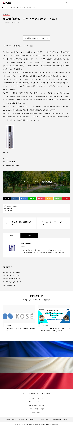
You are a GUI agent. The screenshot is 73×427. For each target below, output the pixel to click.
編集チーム (48, 419)
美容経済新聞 (13, 206)
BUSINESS (9, 208)
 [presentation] (69, 302)
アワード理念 (21, 419)
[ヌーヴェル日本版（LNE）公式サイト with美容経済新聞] (7, 2)
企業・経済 (9, 210)
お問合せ (65, 419)
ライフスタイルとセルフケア (12, 282)
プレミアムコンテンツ (10, 285)
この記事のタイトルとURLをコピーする (36, 38)
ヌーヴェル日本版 (30, 419)
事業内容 (14, 419)
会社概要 (8, 419)
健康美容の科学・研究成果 (11, 278)
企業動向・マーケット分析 (11, 272)
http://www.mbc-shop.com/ (10, 165)
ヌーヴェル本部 (40, 419)
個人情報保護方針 (57, 419)
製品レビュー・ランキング (11, 275)
